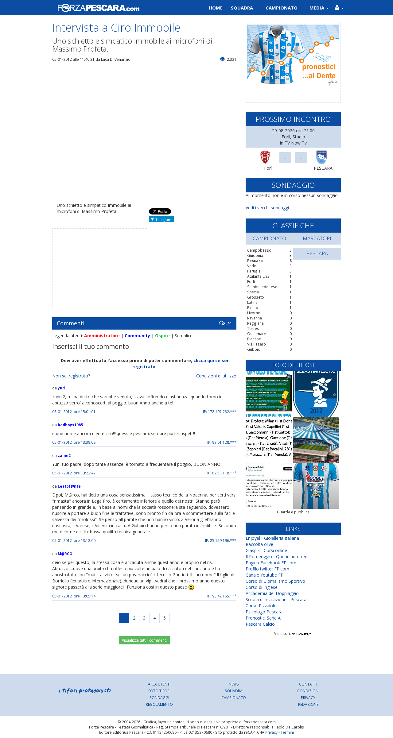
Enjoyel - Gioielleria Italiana (272, 538)
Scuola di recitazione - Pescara (276, 599)
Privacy (308, 697)
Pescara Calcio (260, 624)
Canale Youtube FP (264, 575)
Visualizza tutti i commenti (144, 640)
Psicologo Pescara (264, 612)
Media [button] (317, 8)
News (234, 684)
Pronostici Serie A (263, 618)
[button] (339, 7)
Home (216, 8)
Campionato (282, 8)
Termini (287, 732)
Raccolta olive (259, 544)
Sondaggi (159, 697)
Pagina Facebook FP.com (271, 563)
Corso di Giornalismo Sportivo (275, 581)
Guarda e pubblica (293, 512)
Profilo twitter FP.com (267, 569)
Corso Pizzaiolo (261, 606)
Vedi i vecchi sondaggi (267, 208)
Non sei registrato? (71, 376)
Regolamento (159, 704)
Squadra (242, 8)
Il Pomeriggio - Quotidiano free (276, 556)
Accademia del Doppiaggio (272, 593)
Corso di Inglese (262, 587)
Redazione (308, 704)
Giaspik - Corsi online (266, 550)
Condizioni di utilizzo (216, 376)
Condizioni (308, 690)
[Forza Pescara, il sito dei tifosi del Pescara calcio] (122, 7)
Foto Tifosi (159, 690)
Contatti (308, 684)
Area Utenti (159, 684)
